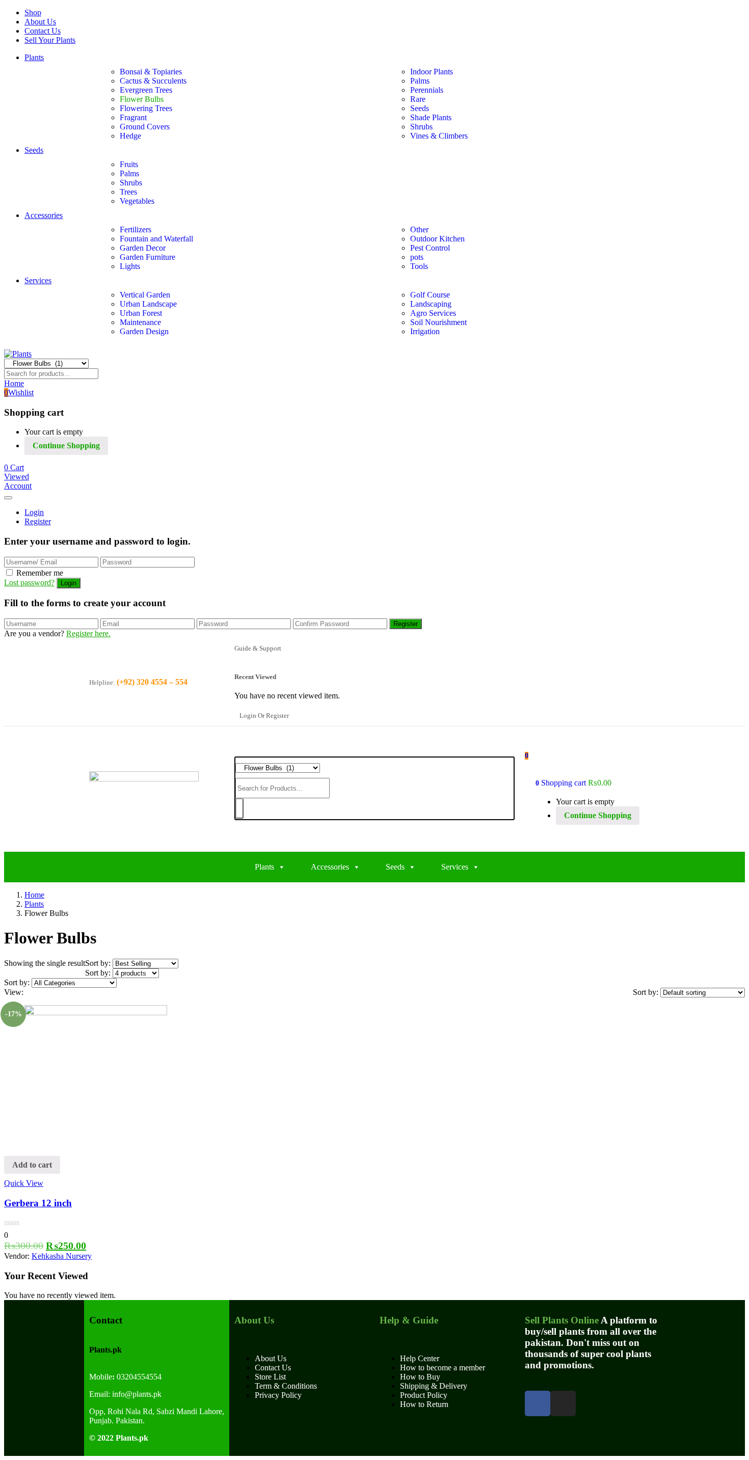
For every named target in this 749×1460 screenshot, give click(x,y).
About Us (40, 21)
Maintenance (140, 322)
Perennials (426, 90)
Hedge (130, 135)
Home (34, 894)
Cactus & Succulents (153, 80)
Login (34, 512)
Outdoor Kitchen (437, 238)
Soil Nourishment (438, 322)
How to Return (424, 1404)
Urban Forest (141, 313)
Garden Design (144, 331)
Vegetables (137, 201)
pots (416, 257)
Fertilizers (135, 229)
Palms (420, 80)
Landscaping (430, 304)
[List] (37, 992)
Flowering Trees (146, 108)
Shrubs (421, 126)
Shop (32, 12)
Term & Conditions (286, 1386)
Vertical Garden (145, 294)
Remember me (39, 573)
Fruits (129, 164)
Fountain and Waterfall (156, 238)
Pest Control (430, 248)
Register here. (88, 633)
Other (419, 229)
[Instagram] (563, 1403)
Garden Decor (143, 248)
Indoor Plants (431, 71)
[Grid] (28, 992)
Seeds (419, 108)
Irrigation (425, 331)
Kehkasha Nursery (62, 1256)
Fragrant (133, 117)
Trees (128, 191)
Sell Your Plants (49, 40)
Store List (270, 1376)
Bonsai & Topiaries (151, 71)
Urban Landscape (148, 304)
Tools (419, 266)
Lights (130, 266)
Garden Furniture (147, 257)
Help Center (419, 1358)
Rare (417, 99)
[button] (14, 467)
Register (37, 521)
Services (37, 280)
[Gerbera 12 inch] (95, 1012)
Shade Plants (430, 117)
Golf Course (430, 294)
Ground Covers (145, 126)
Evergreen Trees (146, 90)
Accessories (43, 215)
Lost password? (29, 582)
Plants (34, 57)
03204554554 (137, 1376)
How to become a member (442, 1367)
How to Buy (420, 1376)
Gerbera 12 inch (38, 1203)
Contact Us (42, 30)
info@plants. (132, 1394)
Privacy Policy (278, 1395)
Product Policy (423, 1395)
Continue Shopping (66, 445)
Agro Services (433, 313)
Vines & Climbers (439, 135)
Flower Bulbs (142, 99)
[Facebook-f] (537, 1403)
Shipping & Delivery (433, 1386)
